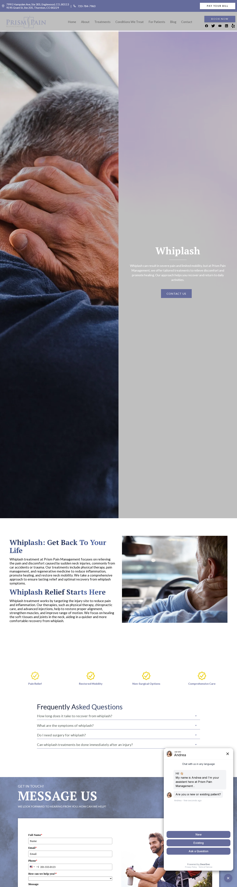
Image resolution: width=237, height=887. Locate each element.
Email (32, 847)
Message (33, 884)
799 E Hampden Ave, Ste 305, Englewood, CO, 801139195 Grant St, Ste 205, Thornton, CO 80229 (37, 6)
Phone (32, 860)
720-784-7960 (86, 6)
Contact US (176, 293)
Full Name (35, 835)
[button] (85, 22)
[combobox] (33, 867)
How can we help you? (42, 873)
